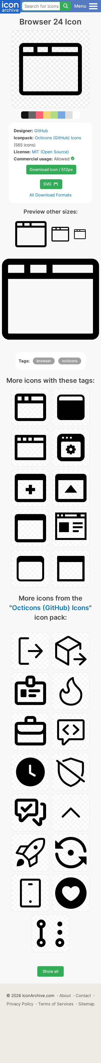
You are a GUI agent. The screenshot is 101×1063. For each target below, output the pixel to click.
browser (44, 361)
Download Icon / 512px (51, 169)
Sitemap (86, 1003)
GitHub (41, 130)
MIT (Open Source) (50, 151)
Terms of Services (56, 1003)
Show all (50, 971)
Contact (83, 995)
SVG (47, 183)
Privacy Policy (20, 1003)
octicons (69, 361)
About (65, 995)
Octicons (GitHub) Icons (58, 137)
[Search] (65, 6)
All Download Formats (50, 194)
